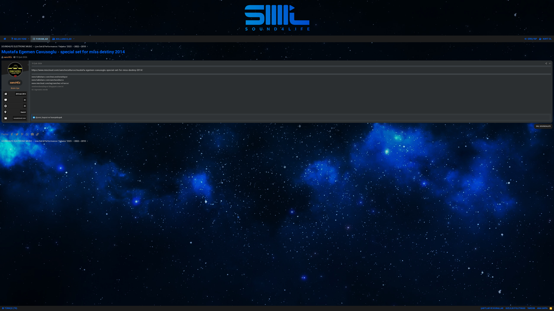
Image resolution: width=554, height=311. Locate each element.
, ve (48, 117)
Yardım (531, 308)
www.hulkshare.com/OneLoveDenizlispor (50, 77)
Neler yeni (20, 39)
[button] (29, 39)
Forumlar (42, 39)
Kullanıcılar (64, 39)
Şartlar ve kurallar (492, 308)
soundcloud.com (20, 118)
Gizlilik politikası (515, 308)
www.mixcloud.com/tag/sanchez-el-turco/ (50, 83)
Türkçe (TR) (10, 308)
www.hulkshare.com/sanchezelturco (48, 80)
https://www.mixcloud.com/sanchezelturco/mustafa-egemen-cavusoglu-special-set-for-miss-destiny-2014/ (87, 70)
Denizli (23, 112)
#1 (550, 63)
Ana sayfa (5, 39)
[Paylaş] (546, 63)
